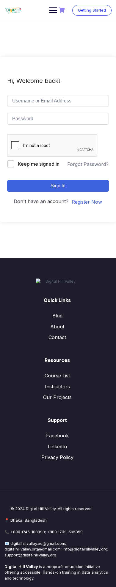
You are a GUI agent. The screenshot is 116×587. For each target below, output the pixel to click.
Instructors (57, 387)
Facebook (57, 436)
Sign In (58, 185)
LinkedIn (57, 447)
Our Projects (57, 397)
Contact (57, 337)
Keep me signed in (38, 164)
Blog (57, 316)
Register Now (87, 202)
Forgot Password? (88, 164)
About (57, 327)
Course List (57, 376)
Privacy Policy (57, 457)
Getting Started (92, 10)
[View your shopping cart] (62, 10)
